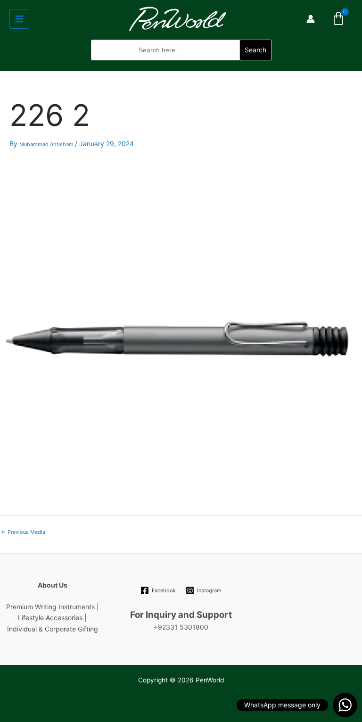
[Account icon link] (310, 19)
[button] (181, 65)
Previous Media (23, 532)
